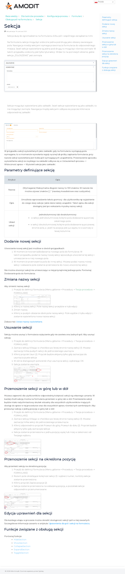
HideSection (20, 539)
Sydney (41, 571)
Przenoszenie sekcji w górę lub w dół (109, 44)
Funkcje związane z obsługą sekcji (109, 68)
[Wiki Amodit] (22, 6)
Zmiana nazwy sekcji (108, 32)
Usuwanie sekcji (108, 38)
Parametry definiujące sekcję (109, 18)
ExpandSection (21, 549)
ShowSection (20, 543)
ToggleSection (21, 553)
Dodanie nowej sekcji (108, 25)
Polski (101, 2)
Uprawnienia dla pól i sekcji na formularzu (69, 523)
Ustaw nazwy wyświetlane (29, 322)
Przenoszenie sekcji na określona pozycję (110, 54)
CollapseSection (22, 546)
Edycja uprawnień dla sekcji (109, 62)
